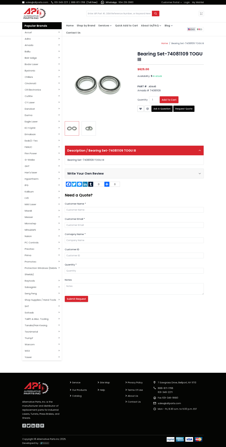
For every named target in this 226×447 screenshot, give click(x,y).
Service (76, 382)
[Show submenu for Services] (110, 25)
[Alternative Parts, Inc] (36, 388)
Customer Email (75, 219)
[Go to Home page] (34, 13)
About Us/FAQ (150, 25)
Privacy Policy (135, 382)
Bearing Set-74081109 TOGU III (187, 43)
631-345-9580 (168, 397)
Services (103, 25)
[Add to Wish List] (140, 109)
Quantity (142, 99)
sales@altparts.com (37, 2)
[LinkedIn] (33, 426)
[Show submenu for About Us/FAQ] (160, 25)
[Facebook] (24, 426)
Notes (68, 279)
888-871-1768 (78, 2)
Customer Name (75, 203)
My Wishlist (198, 2)
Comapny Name (75, 234)
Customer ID (72, 249)
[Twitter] (29, 426)
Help (102, 390)
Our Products (79, 390)
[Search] (155, 13)
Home (70, 25)
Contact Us (73, 32)
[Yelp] (38, 426)
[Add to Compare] (147, 109)
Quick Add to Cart (126, 25)
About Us (133, 395)
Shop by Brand (86, 25)
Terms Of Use (135, 390)
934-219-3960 (126, 2)
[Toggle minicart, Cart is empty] (201, 13)
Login (187, 2)
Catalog (77, 395)
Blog (167, 25)
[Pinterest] (42, 426)
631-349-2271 (61, 2)
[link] (171, 2)
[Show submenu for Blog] (171, 25)
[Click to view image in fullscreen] (98, 84)
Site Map (105, 382)
